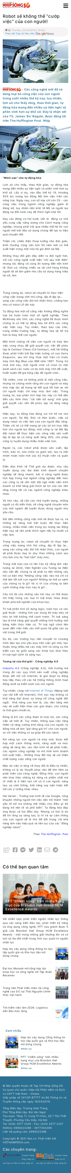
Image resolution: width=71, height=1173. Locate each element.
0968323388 (38, 1131)
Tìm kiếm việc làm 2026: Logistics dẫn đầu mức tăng (25, 1009)
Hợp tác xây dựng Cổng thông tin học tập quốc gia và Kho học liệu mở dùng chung (28, 952)
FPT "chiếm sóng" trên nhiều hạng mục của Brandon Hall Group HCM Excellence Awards (34, 905)
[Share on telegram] (55, 850)
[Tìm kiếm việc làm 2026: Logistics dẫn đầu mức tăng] (62, 1012)
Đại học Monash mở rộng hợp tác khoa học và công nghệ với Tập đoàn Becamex (27, 972)
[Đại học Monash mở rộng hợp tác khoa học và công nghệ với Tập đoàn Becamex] (62, 972)
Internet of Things (41, 690)
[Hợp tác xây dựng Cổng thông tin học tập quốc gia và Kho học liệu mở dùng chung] (62, 953)
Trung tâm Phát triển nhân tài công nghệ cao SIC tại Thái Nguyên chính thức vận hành (26, 991)
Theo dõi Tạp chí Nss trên (20, 33)
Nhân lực (27, 1049)
